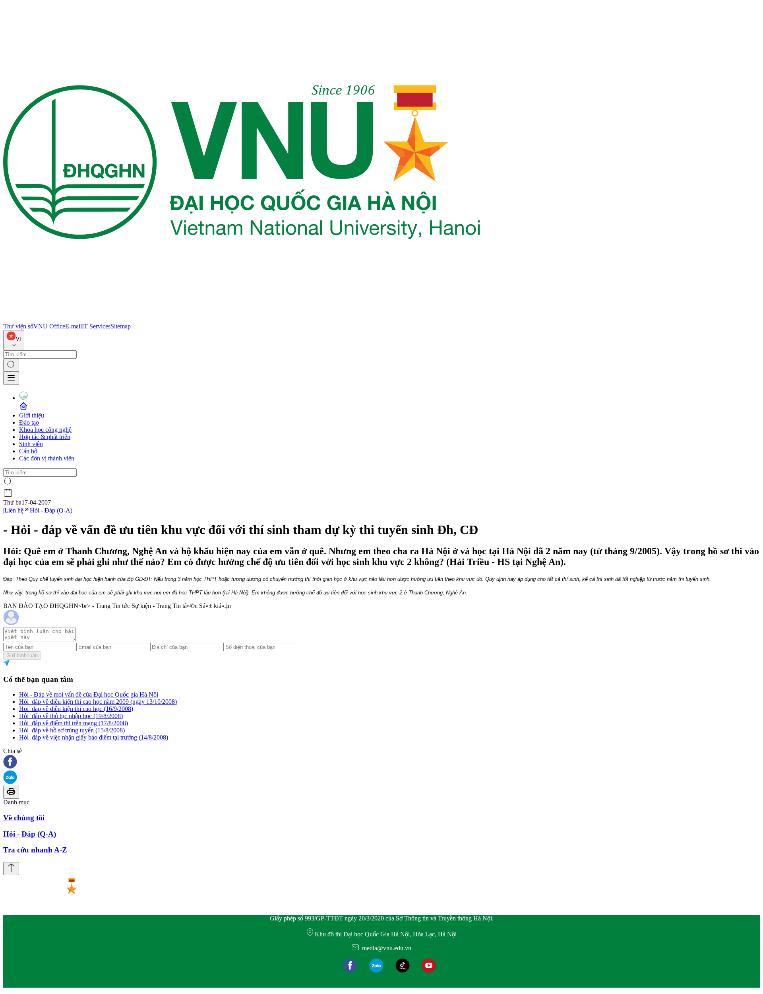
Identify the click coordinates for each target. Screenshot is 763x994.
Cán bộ (28, 451)
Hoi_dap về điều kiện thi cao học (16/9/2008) (76, 708)
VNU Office (49, 326)
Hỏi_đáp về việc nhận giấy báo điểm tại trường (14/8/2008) (93, 737)
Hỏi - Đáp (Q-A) (51, 510)
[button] (381, 762)
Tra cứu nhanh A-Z (35, 850)
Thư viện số (18, 326)
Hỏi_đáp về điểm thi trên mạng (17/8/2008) (73, 723)
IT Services (96, 326)
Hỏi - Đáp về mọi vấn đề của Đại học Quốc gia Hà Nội (88, 694)
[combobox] (13, 340)
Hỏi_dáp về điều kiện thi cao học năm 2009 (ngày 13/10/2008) (98, 701)
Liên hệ (13, 510)
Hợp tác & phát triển (44, 436)
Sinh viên (31, 444)
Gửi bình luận (22, 655)
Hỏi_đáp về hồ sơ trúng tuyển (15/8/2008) (72, 730)
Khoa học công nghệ (45, 429)
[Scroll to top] (11, 868)
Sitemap (120, 326)
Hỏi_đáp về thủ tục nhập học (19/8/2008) (71, 715)
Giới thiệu (31, 415)
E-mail (73, 326)
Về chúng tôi (24, 817)
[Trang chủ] (241, 319)
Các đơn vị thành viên (46, 458)
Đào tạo (29, 422)
